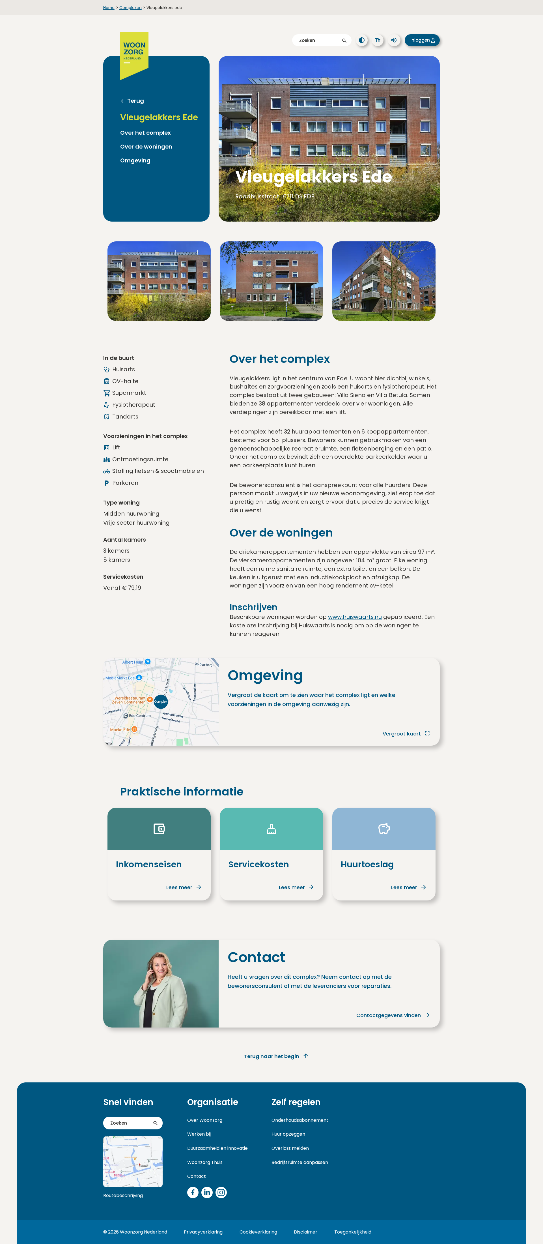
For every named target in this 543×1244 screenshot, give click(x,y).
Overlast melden (290, 1148)
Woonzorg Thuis (205, 1162)
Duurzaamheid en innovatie (217, 1148)
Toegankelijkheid (352, 1232)
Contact (196, 1176)
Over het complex (145, 133)
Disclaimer (305, 1232)
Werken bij (199, 1134)
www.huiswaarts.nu (355, 617)
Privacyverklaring (203, 1232)
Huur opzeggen (288, 1134)
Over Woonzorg (204, 1120)
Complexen (130, 7)
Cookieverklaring (258, 1232)
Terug (135, 101)
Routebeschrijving (123, 1195)
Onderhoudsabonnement (300, 1120)
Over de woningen (146, 147)
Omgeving (135, 160)
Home (109, 7)
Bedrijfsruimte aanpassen (300, 1162)
